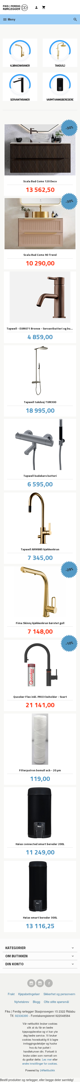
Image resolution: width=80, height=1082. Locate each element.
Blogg (36, 1002)
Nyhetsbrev (21, 1002)
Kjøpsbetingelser (29, 994)
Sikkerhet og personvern (59, 994)
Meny (11, 19)
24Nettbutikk (47, 1070)
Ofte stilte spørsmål (56, 1002)
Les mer (47, 1059)
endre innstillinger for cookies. (40, 1063)
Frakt (11, 994)
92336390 (21, 1016)
